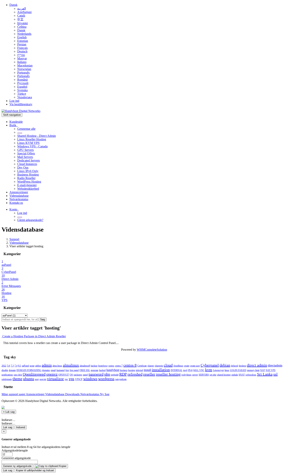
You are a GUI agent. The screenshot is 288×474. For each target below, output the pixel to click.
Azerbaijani (24, 12)
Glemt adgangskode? (30, 220)
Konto (14, 209)
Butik (13, 125)
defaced (234, 365)
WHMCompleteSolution (152, 349)
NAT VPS (270, 370)
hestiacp (123, 370)
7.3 (12, 365)
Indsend (20, 427)
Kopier (62, 466)
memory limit (253, 370)
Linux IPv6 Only (27, 171)
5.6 (8, 365)
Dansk (13, 4)
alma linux (57, 365)
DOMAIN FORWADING (28, 370)
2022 (4, 365)
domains (46, 370)
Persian (21, 44)
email (53, 370)
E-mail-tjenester (27, 185)
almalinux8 (85, 365)
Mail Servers (25, 157)
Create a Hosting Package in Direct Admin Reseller (34, 336)
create (186, 365)
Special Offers (26, 153)
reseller (149, 374)
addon (38, 365)
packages (78, 374)
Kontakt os (16, 202)
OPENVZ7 (63, 374)
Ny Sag (104, 394)
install (147, 370)
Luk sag (7, 427)
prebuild (115, 374)
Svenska (22, 90)
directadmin (275, 365)
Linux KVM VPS (28, 142)
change (151, 365)
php (107, 374)
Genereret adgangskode (16, 458)
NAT (262, 370)
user (37, 379)
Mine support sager (14, 394)
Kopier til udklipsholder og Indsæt (35, 470)
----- (19, 132)
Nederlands (24, 33)
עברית (21, 55)
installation (161, 369)
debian (225, 365)
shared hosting (224, 374)
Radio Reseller (26, 178)
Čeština (21, 26)
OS (71, 374)
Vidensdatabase (19, 195)
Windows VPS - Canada (32, 146)
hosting (131, 370)
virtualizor (55, 378)
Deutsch (22, 51)
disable (5, 370)
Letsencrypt (218, 370)
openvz (52, 374)
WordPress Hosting (29, 181)
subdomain (7, 379)
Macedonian (25, 65)
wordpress (106, 378)
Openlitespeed (34, 374)
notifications (7, 374)
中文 (20, 19)
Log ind (14, 100)
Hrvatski (22, 23)
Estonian (22, 40)
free (67, 370)
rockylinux (186, 374)
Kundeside (16, 121)
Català (21, 15)
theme (17, 378)
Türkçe (21, 93)
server (195, 374)
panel (85, 374)
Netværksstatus (18, 199)
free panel (74, 370)
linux (227, 370)
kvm (208, 369)
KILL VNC (198, 370)
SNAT (242, 374)
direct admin (257, 365)
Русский (22, 83)
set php (213, 374)
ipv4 (185, 370)
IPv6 (190, 370)
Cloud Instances (27, 164)
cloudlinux (178, 365)
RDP (123, 374)
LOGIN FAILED (238, 370)
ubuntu (28, 378)
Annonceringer (18, 192)
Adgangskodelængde (15, 450)
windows (90, 378)
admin (47, 365)
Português (23, 72)
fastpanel (60, 370)
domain (12, 370)
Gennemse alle (26, 128)
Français (22, 48)
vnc (66, 379)
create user (195, 365)
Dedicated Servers (28, 160)
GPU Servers (25, 150)
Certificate (142, 365)
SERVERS (204, 374)
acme (32, 365)
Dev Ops (22, 167)
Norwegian (24, 69)
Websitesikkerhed (28, 188)
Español (22, 86)
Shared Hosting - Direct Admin (36, 135)
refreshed (135, 374)
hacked (102, 370)
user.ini (43, 379)
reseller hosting (168, 374)
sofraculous (250, 374)
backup (94, 365)
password (96, 374)
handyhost (112, 370)
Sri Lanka (265, 374)
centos (111, 365)
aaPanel (25, 365)
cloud (168, 365)
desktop (242, 365)
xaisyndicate (121, 379)
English (22, 37)
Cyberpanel (210, 365)
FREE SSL (85, 370)
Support (14, 239)
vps (71, 378)
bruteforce (103, 365)
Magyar (22, 58)
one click (18, 374)
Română (22, 79)
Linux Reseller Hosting (31, 139)
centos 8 (130, 365)
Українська (24, 97)
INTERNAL (176, 370)
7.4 (15, 365)
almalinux (71, 365)
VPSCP (78, 379)
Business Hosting (28, 174)
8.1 (19, 365)
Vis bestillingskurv (20, 104)
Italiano (21, 62)
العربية (21, 8)
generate (94, 370)
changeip (159, 365)
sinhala (234, 374)
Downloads (72, 394)
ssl (275, 374)
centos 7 (119, 365)
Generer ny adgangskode (17, 466)
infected (139, 370)
